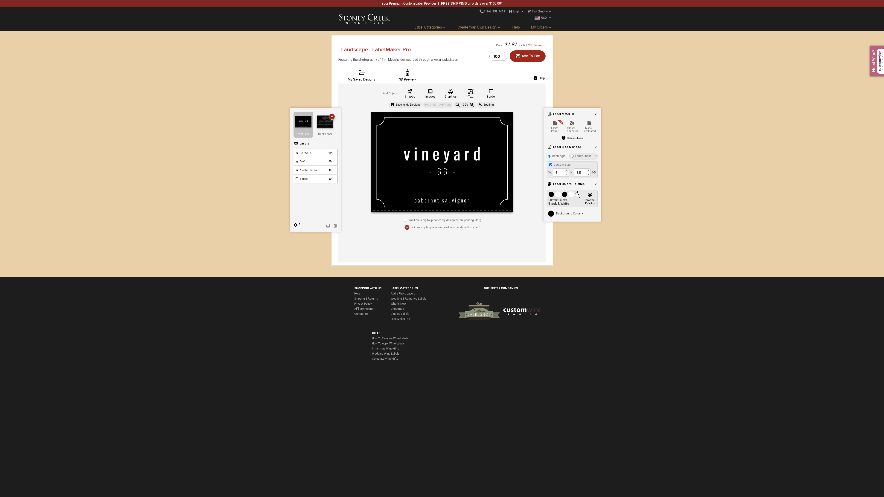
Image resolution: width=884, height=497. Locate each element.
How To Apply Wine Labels (388, 343)
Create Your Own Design (477, 27)
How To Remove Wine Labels (390, 338)
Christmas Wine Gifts (385, 348)
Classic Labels (400, 313)
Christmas (397, 308)
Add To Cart (530, 56)
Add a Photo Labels (403, 293)
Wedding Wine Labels (385, 353)
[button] (567, 170)
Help (516, 27)
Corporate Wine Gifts (385, 358)
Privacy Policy (363, 303)
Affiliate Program (364, 308)
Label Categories (428, 27)
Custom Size (561, 164)
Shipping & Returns (366, 298)
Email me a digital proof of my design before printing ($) (444, 220)
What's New (398, 303)
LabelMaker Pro (400, 319)
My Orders (539, 27)
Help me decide (575, 138)
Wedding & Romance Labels (408, 298)
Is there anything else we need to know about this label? (445, 227)
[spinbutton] (558, 173)
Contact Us (361, 313)
